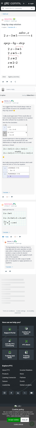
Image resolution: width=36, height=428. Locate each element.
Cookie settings (20, 311)
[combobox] (18, 8)
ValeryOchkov (8, 19)
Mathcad (5, 14)
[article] (18, 149)
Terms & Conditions (9, 311)
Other (4, 77)
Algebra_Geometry (13, 77)
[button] (2, 4)
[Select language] (24, 3)
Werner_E (7, 101)
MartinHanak (8, 204)
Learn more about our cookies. (20, 416)
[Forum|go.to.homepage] (11, 3)
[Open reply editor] (18, 89)
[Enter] (3, 8)
